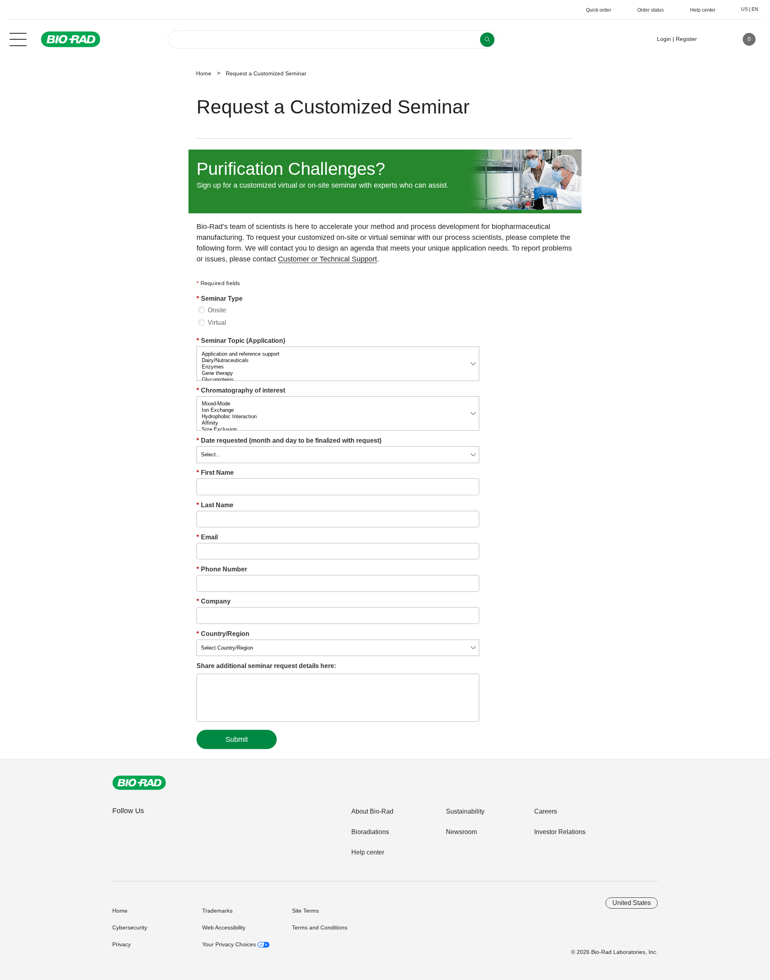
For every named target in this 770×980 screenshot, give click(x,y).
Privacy (121, 944)
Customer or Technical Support (327, 259)
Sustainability (465, 811)
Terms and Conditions (319, 927)
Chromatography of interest (241, 390)
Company (214, 601)
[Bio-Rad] (139, 782)
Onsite (217, 310)
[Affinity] (338, 423)
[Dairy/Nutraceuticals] (338, 360)
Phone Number (222, 569)
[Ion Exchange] (338, 410)
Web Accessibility (223, 927)
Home (203, 73)
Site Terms (305, 910)
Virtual (217, 322)
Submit (236, 739)
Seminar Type (220, 298)
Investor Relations (560, 831)
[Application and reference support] (338, 354)
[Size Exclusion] (338, 429)
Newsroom (461, 831)
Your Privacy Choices (229, 944)
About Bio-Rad (372, 811)
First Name (215, 472)
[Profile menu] (715, 39)
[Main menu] (18, 38)
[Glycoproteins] (338, 380)
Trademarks (217, 910)
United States (631, 902)
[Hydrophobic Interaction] (338, 416)
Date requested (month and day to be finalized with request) (289, 440)
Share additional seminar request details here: (266, 665)
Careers (545, 811)
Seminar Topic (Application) (241, 340)
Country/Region (223, 633)
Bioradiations (370, 831)
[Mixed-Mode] (338, 404)
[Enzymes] (338, 367)
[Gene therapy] (338, 373)
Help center (367, 852)
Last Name (215, 505)
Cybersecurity (129, 927)
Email (207, 537)
